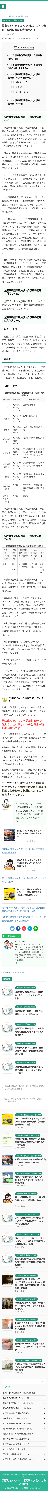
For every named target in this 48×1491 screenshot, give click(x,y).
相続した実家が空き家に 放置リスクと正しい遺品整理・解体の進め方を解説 (30, 1367)
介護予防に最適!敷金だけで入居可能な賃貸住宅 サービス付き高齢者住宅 (29, 1031)
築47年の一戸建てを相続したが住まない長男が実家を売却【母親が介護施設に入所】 (30, 1121)
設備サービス (19, 82)
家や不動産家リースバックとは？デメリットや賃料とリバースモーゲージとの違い (30, 1221)
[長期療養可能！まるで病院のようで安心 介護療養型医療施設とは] (29, 928)
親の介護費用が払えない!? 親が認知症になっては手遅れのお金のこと (30, 1200)
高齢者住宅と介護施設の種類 (14, 972)
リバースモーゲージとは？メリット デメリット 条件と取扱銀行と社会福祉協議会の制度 (30, 1241)
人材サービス (19, 92)
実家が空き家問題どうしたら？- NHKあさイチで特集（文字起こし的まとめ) (30, 1180)
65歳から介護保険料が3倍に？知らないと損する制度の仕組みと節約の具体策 (30, 1326)
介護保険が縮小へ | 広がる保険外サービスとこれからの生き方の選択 (30, 1346)
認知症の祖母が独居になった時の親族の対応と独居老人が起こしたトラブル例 (30, 1142)
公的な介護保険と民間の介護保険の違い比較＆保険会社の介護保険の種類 (30, 1261)
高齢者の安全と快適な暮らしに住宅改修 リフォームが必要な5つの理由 (29, 1070)
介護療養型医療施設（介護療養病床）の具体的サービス (24, 76)
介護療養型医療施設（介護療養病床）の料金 (24, 102)
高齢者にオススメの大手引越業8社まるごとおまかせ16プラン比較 (29, 995)
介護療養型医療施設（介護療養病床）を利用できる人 (25, 66)
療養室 (16, 87)
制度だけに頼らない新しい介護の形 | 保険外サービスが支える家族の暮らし (30, 1305)
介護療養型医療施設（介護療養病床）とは (25, 57)
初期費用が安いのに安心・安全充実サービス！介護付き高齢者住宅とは (29, 1050)
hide (31, 47)
